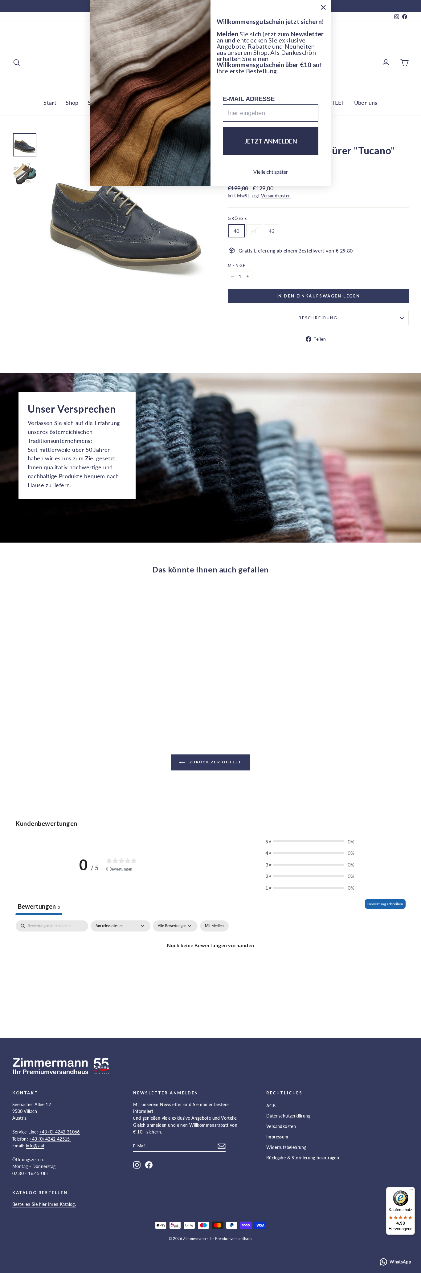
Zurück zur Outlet (215, 762)
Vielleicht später (270, 172)
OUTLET (334, 102)
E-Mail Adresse (249, 98)
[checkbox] (214, 926)
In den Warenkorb (59, 676)
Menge (237, 265)
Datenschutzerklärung (288, 1115)
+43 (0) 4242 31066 (59, 1131)
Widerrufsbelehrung (286, 1147)
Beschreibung (318, 317)
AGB (271, 1105)
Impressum (277, 1136)
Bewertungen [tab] (39, 906)
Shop (72, 102)
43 (272, 231)
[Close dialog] (323, 7)
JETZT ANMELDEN (270, 141)
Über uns (366, 102)
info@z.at (35, 1145)
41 (254, 231)
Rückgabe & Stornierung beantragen (302, 1157)
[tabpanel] (210, 966)
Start (49, 102)
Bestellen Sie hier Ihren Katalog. (44, 1204)
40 (236, 231)
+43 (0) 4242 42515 (51, 1139)
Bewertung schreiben (385, 904)
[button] (310, 842)
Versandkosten (276, 195)
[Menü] (411, 1190)
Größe (238, 218)
